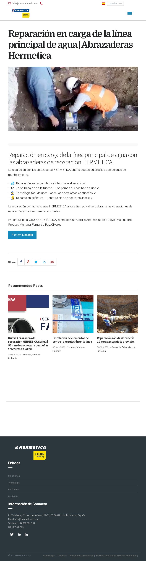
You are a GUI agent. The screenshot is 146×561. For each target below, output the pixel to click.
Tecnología (14, 482)
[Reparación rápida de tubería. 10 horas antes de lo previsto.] (117, 315)
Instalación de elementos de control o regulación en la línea (72, 340)
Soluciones (14, 476)
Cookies (62, 555)
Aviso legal (48, 555)
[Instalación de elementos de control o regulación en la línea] (73, 315)
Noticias (27, 354)
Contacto (13, 496)
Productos (13, 489)
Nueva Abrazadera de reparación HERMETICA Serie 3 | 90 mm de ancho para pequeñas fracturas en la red (28, 343)
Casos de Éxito (119, 347)
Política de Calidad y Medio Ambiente (116, 555)
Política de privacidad (81, 555)
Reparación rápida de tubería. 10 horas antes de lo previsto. (116, 340)
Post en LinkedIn (22, 234)
